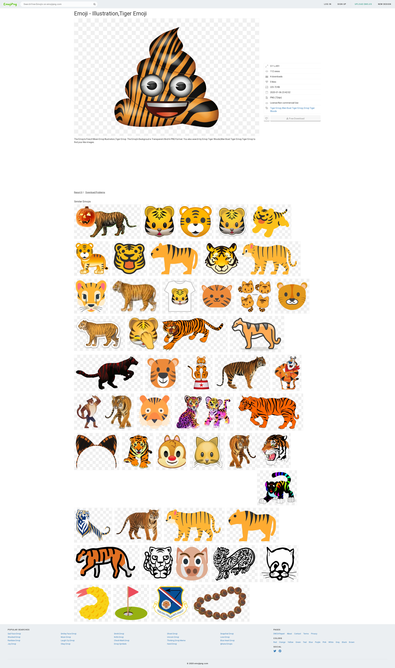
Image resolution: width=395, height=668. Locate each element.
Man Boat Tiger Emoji (292, 108)
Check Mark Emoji (121, 640)
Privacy (314, 634)
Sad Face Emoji (14, 634)
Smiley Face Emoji (68, 634)
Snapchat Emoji (227, 634)
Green (298, 642)
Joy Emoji (12, 644)
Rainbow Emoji (14, 640)
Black (344, 642)
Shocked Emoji (14, 637)
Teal (305, 642)
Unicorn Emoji (173, 637)
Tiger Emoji (275, 108)
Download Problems (95, 192)
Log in (327, 4)
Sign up (341, 4)
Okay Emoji (65, 644)
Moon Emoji (66, 637)
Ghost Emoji (172, 634)
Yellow (290, 642)
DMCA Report (279, 634)
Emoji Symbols (120, 644)
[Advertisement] (166, 166)
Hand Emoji (172, 644)
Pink (324, 642)
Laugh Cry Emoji (68, 640)
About (289, 634)
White (330, 642)
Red (275, 642)
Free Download (296, 118)
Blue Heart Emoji (227, 640)
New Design (384, 4)
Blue (311, 642)
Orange (282, 642)
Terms (306, 634)
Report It (78, 192)
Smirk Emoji (119, 634)
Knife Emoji (119, 637)
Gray (338, 642)
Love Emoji (225, 637)
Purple (317, 642)
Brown (351, 642)
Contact (297, 634)
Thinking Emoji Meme (176, 640)
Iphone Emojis (226, 644)
